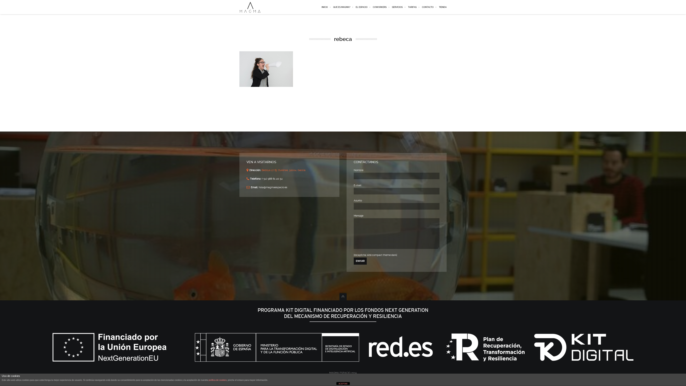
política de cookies (218, 380)
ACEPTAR (343, 384)
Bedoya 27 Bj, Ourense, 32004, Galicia (283, 170)
